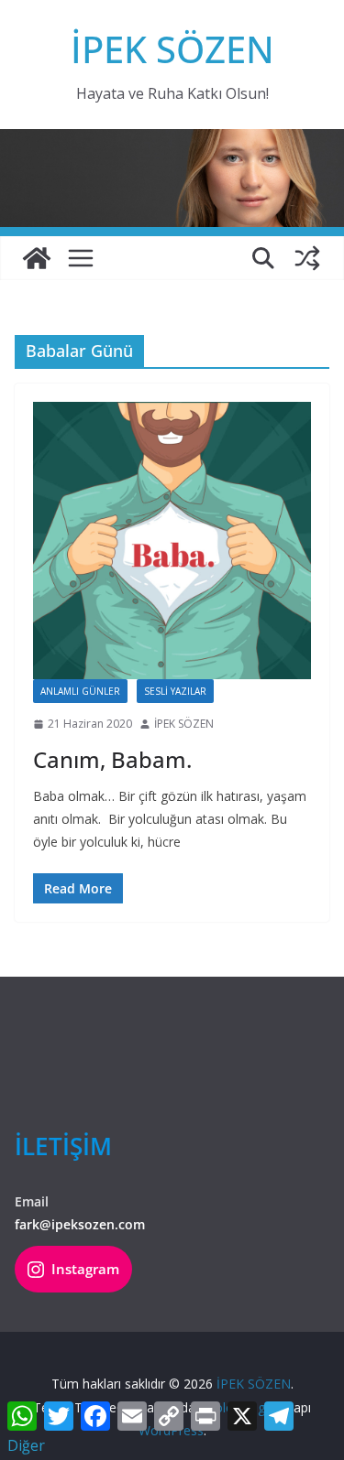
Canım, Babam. (112, 759)
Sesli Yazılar (175, 691)
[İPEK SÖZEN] (37, 258)
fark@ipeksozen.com (80, 1224)
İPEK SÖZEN (172, 49)
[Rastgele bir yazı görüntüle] (307, 258)
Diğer (26, 1445)
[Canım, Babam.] (172, 540)
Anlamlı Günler (80, 691)
